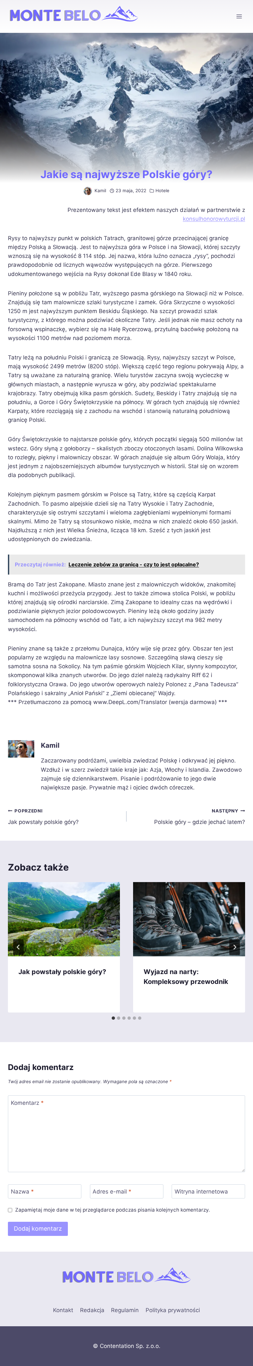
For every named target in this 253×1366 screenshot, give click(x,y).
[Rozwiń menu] (239, 16)
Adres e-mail (112, 1191)
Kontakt (63, 1310)
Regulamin (125, 1310)
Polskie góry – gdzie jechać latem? (199, 817)
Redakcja (92, 1310)
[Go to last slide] (18, 947)
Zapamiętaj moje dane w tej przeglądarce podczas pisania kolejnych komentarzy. (112, 1210)
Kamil (100, 190)
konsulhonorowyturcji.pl (214, 219)
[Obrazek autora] (88, 191)
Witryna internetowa (201, 1191)
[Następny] (234, 947)
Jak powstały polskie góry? (43, 817)
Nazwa (22, 1191)
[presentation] (64, 919)
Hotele (162, 190)
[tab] (113, 1018)
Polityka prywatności (173, 1310)
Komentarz (27, 1102)
